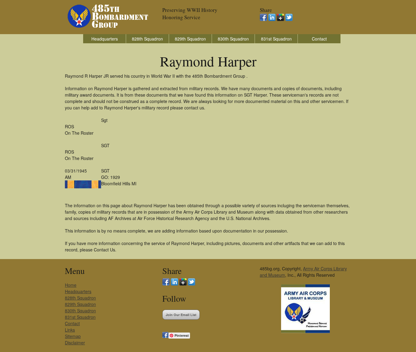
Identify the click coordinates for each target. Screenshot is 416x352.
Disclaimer (75, 343)
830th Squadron (233, 39)
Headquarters (104, 39)
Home (70, 285)
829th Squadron (190, 39)
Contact (319, 39)
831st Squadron (276, 39)
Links (70, 330)
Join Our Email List (181, 314)
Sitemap (73, 336)
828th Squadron (147, 39)
